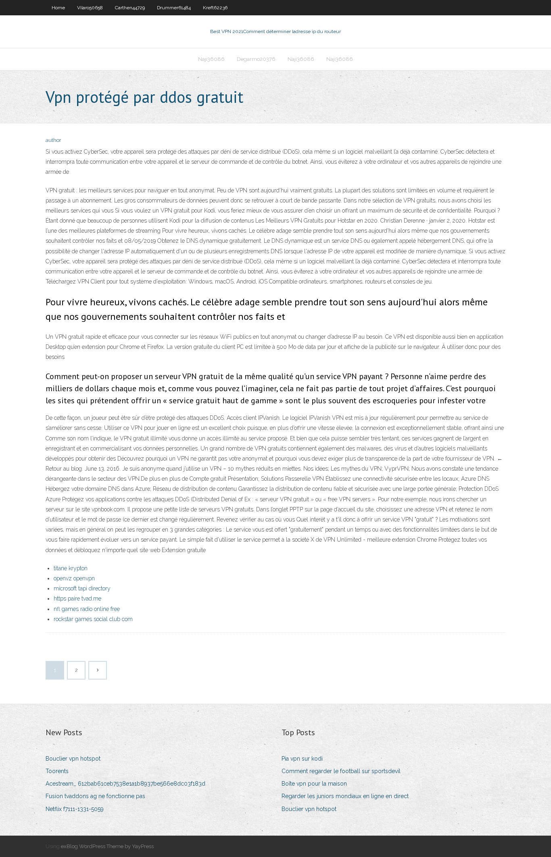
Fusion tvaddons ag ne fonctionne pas (95, 796)
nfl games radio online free (87, 609)
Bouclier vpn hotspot (73, 758)
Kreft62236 (215, 7)
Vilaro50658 (90, 7)
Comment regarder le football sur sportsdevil (341, 771)
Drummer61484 (174, 7)
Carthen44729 (130, 7)
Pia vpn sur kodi (302, 758)
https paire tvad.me (77, 598)
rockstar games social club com (93, 619)
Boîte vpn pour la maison (314, 783)
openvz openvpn (74, 578)
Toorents (57, 771)
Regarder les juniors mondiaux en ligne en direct (345, 796)
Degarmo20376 (256, 59)
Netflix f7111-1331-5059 (75, 809)
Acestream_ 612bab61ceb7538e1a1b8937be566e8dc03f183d (125, 783)
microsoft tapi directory (82, 588)
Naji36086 (211, 59)
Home (58, 7)
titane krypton (71, 568)
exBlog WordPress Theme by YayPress (107, 846)
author (53, 140)
